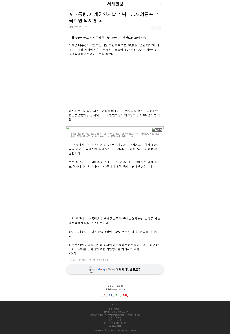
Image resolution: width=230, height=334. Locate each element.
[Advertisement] (115, 82)
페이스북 (111, 295)
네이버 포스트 (118, 295)
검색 (160, 4)
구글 (104, 295)
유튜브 (125, 295)
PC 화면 (115, 304)
